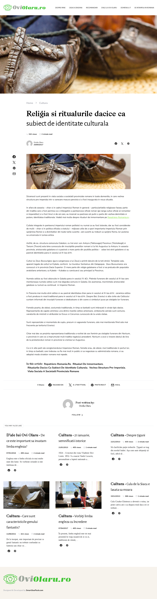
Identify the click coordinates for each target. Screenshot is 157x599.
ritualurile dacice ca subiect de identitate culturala (57, 367)
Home (29, 103)
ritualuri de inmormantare (88, 364)
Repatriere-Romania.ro (118, 217)
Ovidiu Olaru (38, 142)
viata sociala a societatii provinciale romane (53, 371)
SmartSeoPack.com (34, 590)
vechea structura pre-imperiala (107, 367)
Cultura (43, 103)
